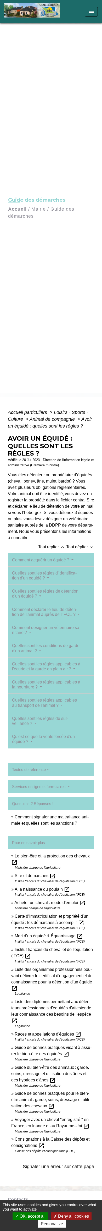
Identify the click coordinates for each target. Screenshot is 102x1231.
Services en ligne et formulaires (39, 786)
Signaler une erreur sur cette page (58, 1166)
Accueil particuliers (28, 412)
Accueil (17, 209)
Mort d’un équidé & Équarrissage (49, 936)
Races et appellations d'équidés (48, 1034)
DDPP (55, 525)
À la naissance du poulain (42, 889)
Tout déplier (80, 547)
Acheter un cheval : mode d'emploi (50, 902)
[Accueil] (33, 11)
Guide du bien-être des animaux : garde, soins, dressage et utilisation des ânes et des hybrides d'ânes (50, 1073)
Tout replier (51, 547)
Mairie (38, 209)
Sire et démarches (35, 875)
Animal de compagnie (53, 419)
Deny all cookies (73, 1216)
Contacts (18, 1199)
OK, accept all (32, 1216)
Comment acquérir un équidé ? (41, 560)
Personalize (52, 1224)
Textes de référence (29, 769)
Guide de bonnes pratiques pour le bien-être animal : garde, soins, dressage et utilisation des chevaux (50, 1099)
